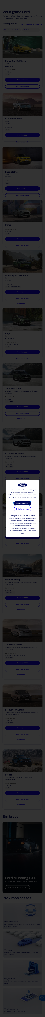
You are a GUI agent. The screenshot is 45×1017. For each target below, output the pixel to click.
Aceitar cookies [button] (22, 503)
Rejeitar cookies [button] (22, 509)
